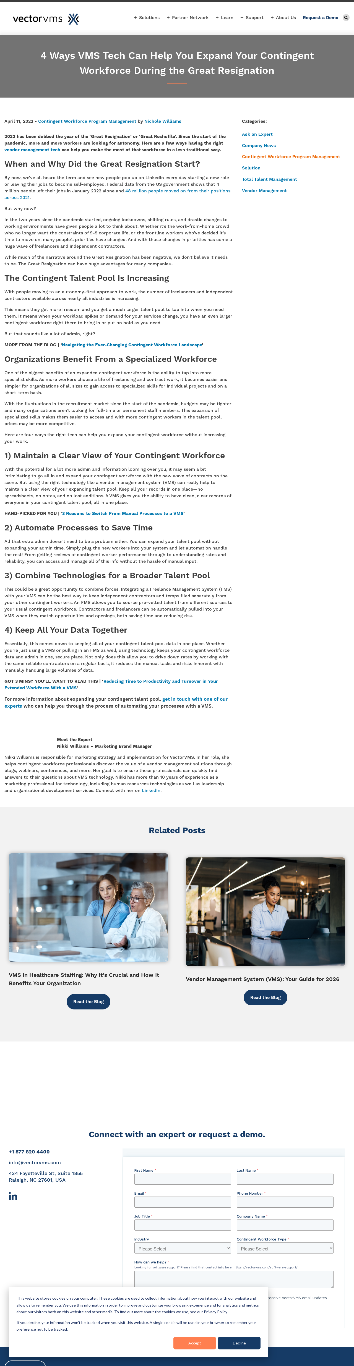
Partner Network (190, 17)
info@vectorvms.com (35, 1162)
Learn (227, 17)
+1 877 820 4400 (29, 1152)
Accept (194, 1343)
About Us (286, 17)
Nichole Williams (162, 121)
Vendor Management (264, 190)
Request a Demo (321, 17)
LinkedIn (151, 790)
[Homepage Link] (46, 19)
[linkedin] (13, 1198)
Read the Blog (88, 1001)
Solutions (149, 17)
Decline (239, 1343)
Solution (251, 168)
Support (255, 17)
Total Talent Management (269, 179)
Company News (259, 145)
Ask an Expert (257, 134)
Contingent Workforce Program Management (87, 121)
